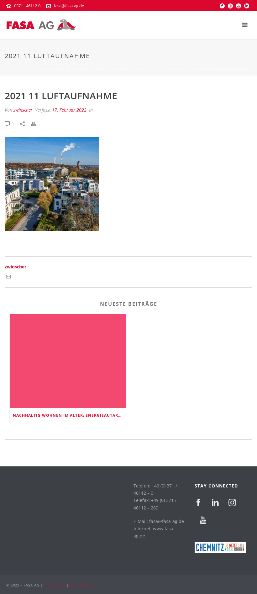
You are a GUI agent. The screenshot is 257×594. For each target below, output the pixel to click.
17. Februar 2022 (69, 110)
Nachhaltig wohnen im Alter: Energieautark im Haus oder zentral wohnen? (69, 415)
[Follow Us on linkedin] (215, 503)
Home (34, 69)
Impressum (54, 585)
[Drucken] (36, 123)
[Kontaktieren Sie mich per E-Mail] (8, 277)
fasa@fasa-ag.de (69, 5)
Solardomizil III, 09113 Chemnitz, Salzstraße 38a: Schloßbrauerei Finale (120, 69)
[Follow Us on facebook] (198, 503)
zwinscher (23, 110)
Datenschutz (81, 585)
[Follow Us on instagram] (232, 503)
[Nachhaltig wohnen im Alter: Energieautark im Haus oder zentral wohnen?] (68, 361)
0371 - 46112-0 (27, 5)
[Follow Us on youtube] (203, 520)
